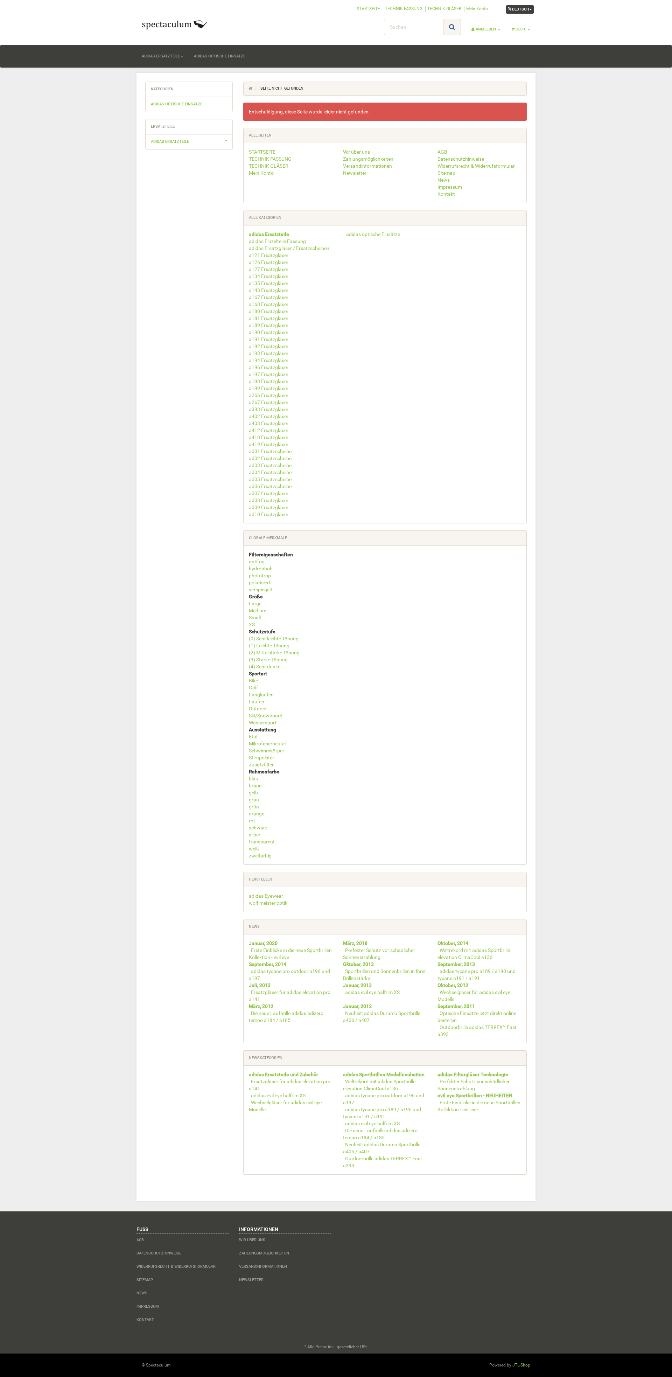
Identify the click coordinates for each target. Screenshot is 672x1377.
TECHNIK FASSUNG (403, 8)
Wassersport (262, 722)
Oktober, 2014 (453, 943)
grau (254, 799)
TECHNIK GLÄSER (444, 8)
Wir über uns (356, 152)
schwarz (258, 827)
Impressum (450, 187)
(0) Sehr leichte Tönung (274, 638)
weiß (254, 848)
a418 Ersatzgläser (268, 437)
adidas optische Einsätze (219, 56)
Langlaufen (261, 694)
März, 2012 (261, 1006)
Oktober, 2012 (453, 985)
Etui (253, 736)
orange (256, 813)
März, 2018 (355, 943)
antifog (257, 561)
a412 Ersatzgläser (268, 430)
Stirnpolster (261, 757)
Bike (253, 680)
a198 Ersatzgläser (268, 381)
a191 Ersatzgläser (268, 339)
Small (255, 617)
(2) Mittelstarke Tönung (274, 652)
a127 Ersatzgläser (268, 269)
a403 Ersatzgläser (268, 423)
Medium (257, 610)
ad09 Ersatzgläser (268, 507)
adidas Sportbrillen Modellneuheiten (384, 1074)
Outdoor (258, 708)
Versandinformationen (367, 166)
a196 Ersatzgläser (268, 367)
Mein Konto (477, 8)
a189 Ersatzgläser (268, 325)
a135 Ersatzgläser (268, 283)
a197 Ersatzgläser (268, 374)
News (444, 180)
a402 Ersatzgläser (268, 416)
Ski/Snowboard (265, 715)
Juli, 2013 (260, 985)
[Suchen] (452, 27)
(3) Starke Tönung (268, 659)
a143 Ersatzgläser (268, 290)
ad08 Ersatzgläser (268, 500)
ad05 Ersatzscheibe (270, 479)
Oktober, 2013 (358, 964)
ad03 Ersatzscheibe (270, 465)
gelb (253, 792)
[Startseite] (250, 88)
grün (254, 806)
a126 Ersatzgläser (268, 262)
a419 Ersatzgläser (268, 444)
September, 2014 (267, 964)
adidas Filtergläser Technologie (473, 1074)
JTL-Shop (521, 1365)
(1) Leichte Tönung (269, 645)
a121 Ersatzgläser (268, 255)
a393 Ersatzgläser (268, 409)
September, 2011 (456, 1006)
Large (255, 603)
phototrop (260, 575)
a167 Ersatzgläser (268, 297)
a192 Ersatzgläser (268, 346)
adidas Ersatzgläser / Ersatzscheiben (289, 248)
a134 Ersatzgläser (268, 276)
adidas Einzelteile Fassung (277, 241)
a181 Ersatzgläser (268, 318)
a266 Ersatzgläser (268, 395)
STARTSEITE (368, 8)
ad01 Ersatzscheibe (270, 451)
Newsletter (354, 173)
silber (254, 834)
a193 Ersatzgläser (268, 353)
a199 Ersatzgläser (268, 388)
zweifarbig (260, 855)
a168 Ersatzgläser (268, 304)
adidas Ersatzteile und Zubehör (283, 1074)
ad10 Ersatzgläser (268, 514)
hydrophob (261, 568)
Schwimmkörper (266, 750)
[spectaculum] (199, 24)
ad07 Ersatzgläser (268, 493)
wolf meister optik (268, 903)
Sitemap (446, 173)
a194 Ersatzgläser (268, 360)
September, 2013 (456, 964)
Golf (253, 687)
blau (253, 778)
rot (252, 820)
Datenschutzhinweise (461, 159)
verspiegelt (260, 589)
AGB (442, 152)
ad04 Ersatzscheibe (270, 472)
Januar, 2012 (357, 1006)
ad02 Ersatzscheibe (270, 458)
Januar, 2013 (357, 985)
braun (255, 785)
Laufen (256, 701)
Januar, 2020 (263, 943)
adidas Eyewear (266, 896)
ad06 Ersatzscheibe (270, 486)
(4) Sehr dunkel (265, 666)
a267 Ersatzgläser (268, 402)
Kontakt (446, 194)
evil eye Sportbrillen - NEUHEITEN (475, 1095)
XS (252, 624)
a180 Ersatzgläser (268, 311)
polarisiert (260, 582)
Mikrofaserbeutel (267, 743)
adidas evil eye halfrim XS (372, 992)
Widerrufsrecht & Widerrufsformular (476, 166)
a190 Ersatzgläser (268, 332)
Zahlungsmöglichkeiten (368, 159)
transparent (262, 841)
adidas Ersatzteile (161, 56)
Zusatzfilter (261, 764)
